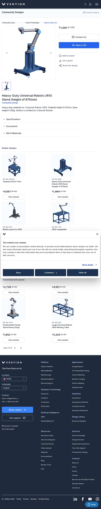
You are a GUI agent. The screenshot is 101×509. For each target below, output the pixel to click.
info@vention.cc (12, 398)
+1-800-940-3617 (12, 402)
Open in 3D (81, 45)
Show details (87, 265)
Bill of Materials (13, 133)
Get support (15, 418)
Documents (11, 126)
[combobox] (14, 379)
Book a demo (15, 410)
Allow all (82, 273)
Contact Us (80, 37)
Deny (18, 273)
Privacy (26, 499)
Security (34, 499)
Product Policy (44, 499)
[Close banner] (97, 234)
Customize (49, 273)
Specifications (13, 119)
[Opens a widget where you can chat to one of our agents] (92, 505)
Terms (18, 499)
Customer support (92, 12)
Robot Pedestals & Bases (33, 23)
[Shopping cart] (90, 4)
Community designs (9, 23)
